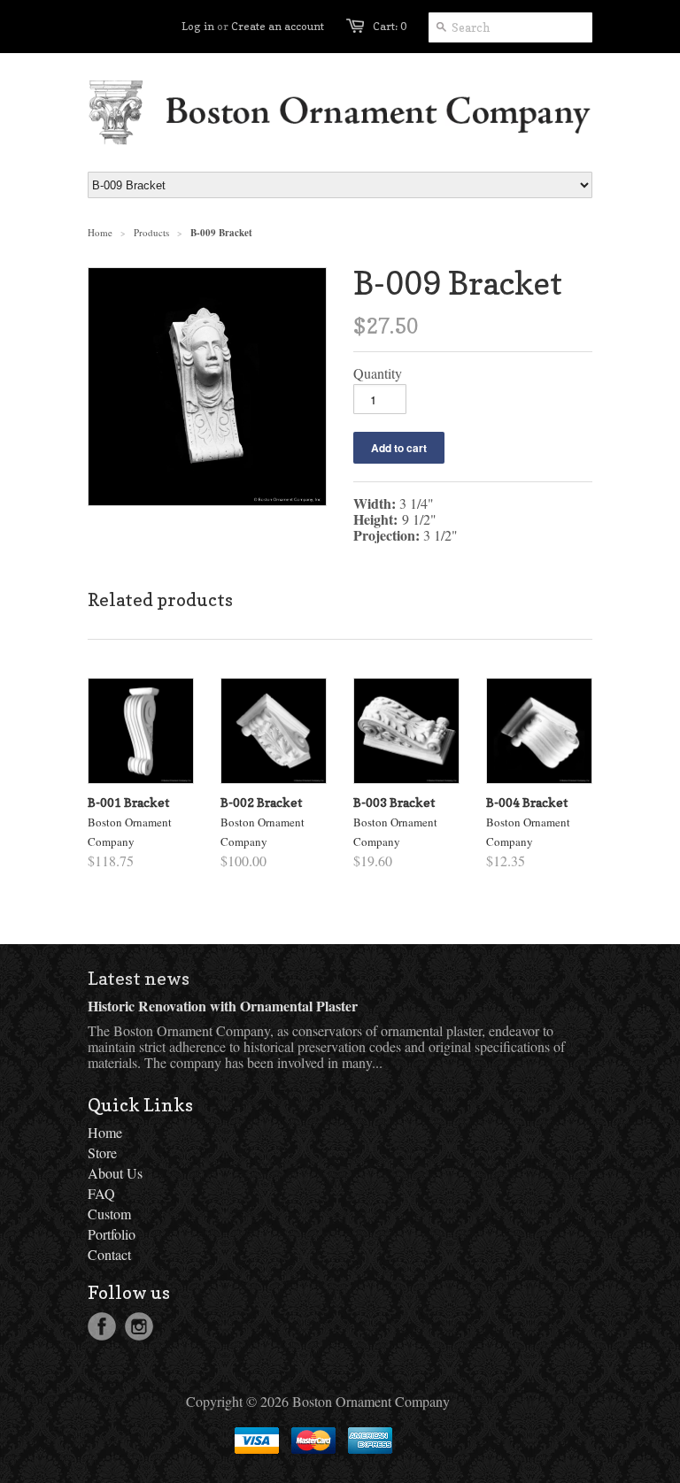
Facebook (102, 1326)
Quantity (377, 373)
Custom (109, 1213)
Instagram (139, 1326)
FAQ (101, 1193)
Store (102, 1152)
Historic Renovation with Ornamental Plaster (223, 1005)
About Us (115, 1173)
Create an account (277, 26)
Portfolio (111, 1234)
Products (151, 232)
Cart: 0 (389, 26)
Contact (109, 1254)
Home (105, 1132)
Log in (198, 26)
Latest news (138, 978)
